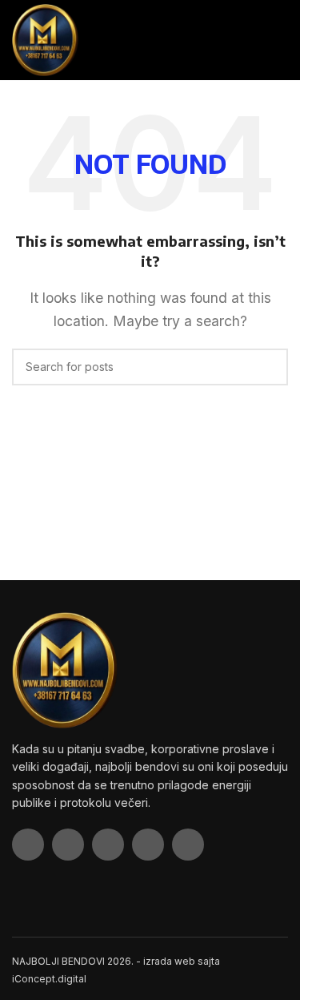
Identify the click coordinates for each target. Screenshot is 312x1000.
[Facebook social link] (28, 845)
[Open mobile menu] (281, 40)
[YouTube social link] (148, 845)
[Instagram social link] (108, 845)
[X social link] (68, 845)
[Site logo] (45, 38)
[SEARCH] (269, 367)
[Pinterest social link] (188, 845)
